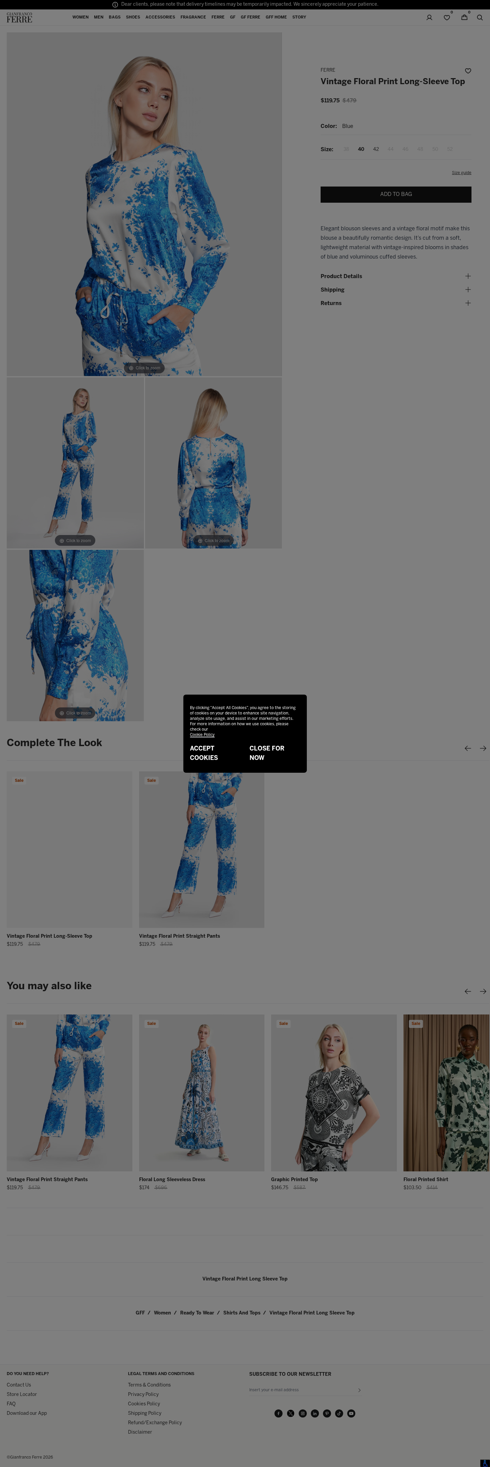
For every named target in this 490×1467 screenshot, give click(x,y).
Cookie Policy (202, 735)
